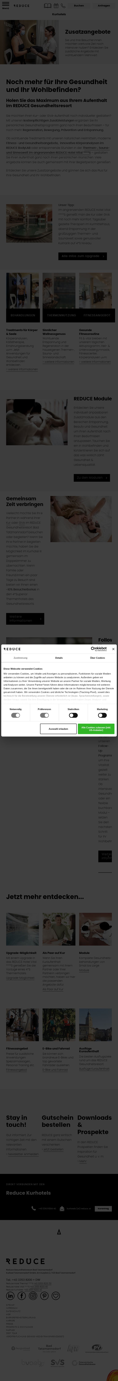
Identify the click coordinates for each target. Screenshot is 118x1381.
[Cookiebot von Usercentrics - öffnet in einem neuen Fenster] (93, 649)
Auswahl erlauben (58, 729)
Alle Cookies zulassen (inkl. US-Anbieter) (96, 729)
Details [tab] (59, 658)
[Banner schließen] (113, 649)
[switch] (44, 715)
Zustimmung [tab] (20, 658)
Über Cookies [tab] (97, 658)
